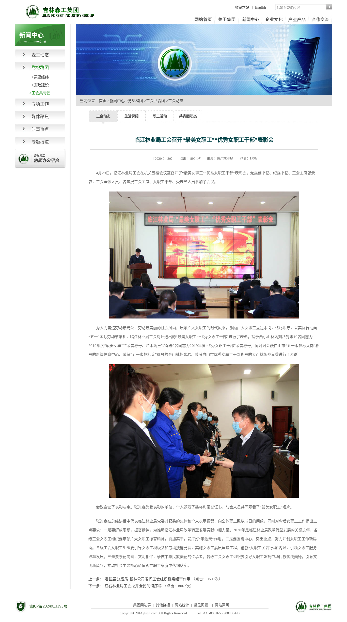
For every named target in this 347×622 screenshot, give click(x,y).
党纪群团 (135, 101)
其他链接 (163, 605)
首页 (102, 101)
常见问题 (201, 605)
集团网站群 (142, 605)
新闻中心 (117, 101)
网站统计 (182, 605)
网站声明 (222, 605)
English (260, 7)
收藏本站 (242, 7)
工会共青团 (155, 101)
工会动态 (175, 101)
